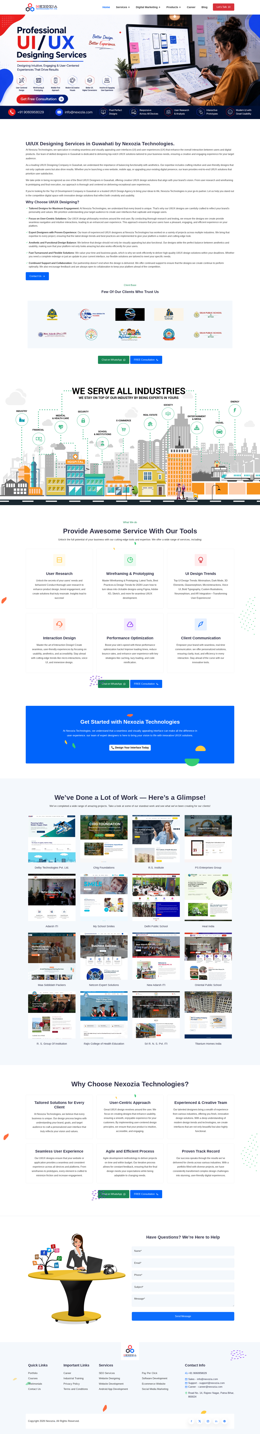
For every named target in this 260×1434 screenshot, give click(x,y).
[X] (200, 1421)
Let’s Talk (222, 7)
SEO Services (107, 1373)
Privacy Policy (71, 1383)
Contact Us (35, 276)
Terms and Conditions (75, 1389)
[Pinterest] (224, 1421)
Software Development (154, 1378)
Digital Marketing (147, 7)
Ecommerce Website (153, 1383)
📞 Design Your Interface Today (130, 747)
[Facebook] (191, 1421)
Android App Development (113, 1389)
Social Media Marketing (155, 1389)
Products (172, 7)
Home (106, 7)
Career (191, 7)
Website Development (111, 1383)
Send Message (183, 1316)
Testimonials (35, 1383)
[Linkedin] (216, 1421)
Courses (33, 1378)
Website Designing (109, 1378)
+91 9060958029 (197, 1373)
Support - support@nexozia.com (206, 1383)
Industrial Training (73, 1378)
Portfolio (32, 1373)
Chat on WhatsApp (112, 359)
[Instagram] (208, 1421)
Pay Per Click (149, 1373)
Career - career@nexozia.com (205, 1386)
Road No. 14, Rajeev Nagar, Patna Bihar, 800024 (211, 1395)
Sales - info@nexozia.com (203, 1379)
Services (122, 7)
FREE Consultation (144, 359)
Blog (204, 7)
